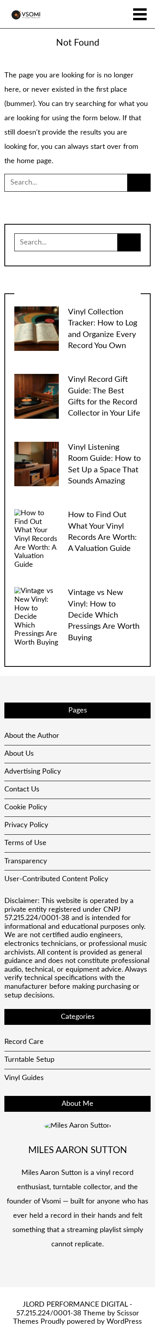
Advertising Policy (32, 771)
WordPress (124, 1321)
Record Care (24, 1041)
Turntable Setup (29, 1059)
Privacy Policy (26, 825)
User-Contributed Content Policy (56, 879)
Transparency (25, 861)
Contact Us (21, 789)
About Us (19, 753)
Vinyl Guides (24, 1078)
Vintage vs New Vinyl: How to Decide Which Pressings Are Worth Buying (104, 615)
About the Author (31, 735)
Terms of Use (25, 843)
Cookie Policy (25, 807)
